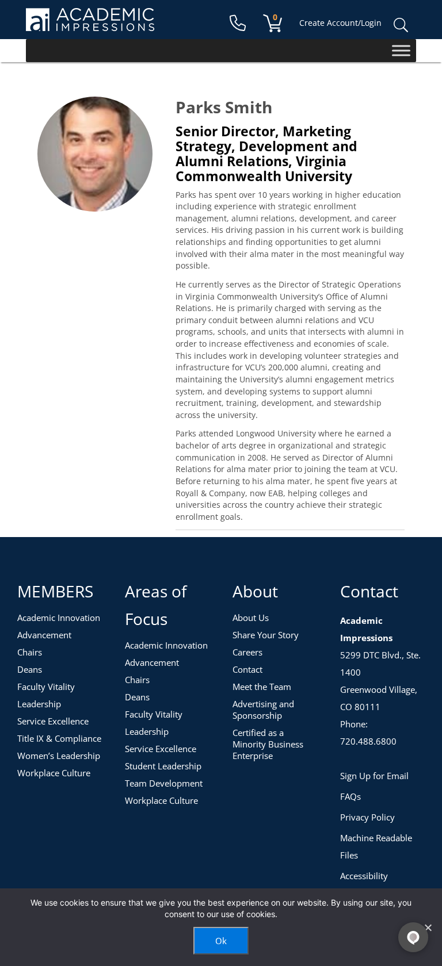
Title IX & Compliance (59, 738)
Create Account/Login (340, 22)
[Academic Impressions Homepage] (90, 24)
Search (400, 25)
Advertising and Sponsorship (263, 709)
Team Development (164, 783)
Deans (29, 669)
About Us (251, 617)
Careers (247, 652)
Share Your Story (266, 635)
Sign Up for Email (374, 775)
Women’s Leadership (58, 755)
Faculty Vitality (46, 686)
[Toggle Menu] (401, 50)
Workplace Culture (53, 773)
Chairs (29, 652)
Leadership (39, 704)
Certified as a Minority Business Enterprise (268, 744)
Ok (221, 940)
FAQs (350, 796)
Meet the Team (262, 686)
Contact (247, 669)
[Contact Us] (238, 23)
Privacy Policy (367, 817)
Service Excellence (53, 721)
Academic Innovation (58, 617)
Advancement (44, 635)
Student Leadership (163, 766)
